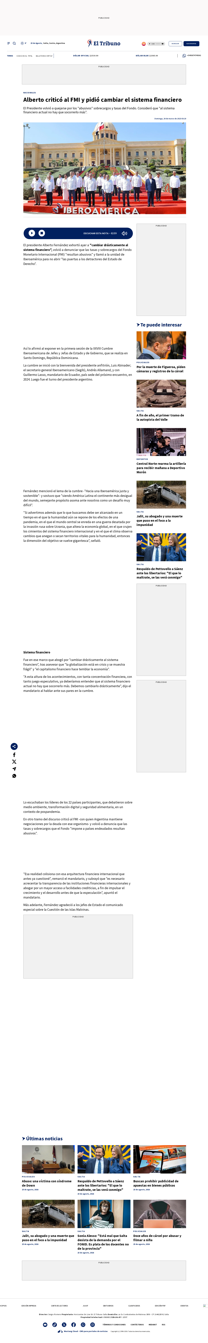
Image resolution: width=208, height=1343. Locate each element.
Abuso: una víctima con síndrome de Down (46, 1183)
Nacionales (29, 92)
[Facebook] (73, 1324)
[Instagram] (92, 1324)
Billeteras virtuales (38, 56)
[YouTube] (45, 1324)
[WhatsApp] (83, 1324)
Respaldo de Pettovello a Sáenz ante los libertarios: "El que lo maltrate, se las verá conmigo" (160, 573)
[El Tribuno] (104, 43)
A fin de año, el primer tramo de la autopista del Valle (160, 417)
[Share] (14, 746)
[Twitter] (64, 1324)
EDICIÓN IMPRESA (29, 1306)
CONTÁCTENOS (137, 1324)
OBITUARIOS (108, 1306)
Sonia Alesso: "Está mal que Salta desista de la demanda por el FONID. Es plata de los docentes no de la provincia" (103, 1242)
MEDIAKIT (153, 1324)
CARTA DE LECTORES (59, 1306)
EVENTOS (184, 1306)
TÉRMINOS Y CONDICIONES (114, 1324)
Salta (140, 410)
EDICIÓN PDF (160, 1306)
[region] (104, 75)
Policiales (143, 362)
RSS (163, 1324)
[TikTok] (54, 1324)
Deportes (142, 459)
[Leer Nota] (32, 233)
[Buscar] (14, 43)
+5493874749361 (194, 55)
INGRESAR (175, 44)
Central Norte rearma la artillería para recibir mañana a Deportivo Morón (161, 467)
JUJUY (85, 1306)
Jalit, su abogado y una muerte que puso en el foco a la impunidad (160, 520)
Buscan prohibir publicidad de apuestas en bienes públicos (155, 1183)
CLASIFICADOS (134, 1306)
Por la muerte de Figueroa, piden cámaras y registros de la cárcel (161, 369)
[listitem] (24, 43)
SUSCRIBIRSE (191, 44)
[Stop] (41, 233)
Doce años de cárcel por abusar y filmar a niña (157, 1238)
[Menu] (8, 43)
